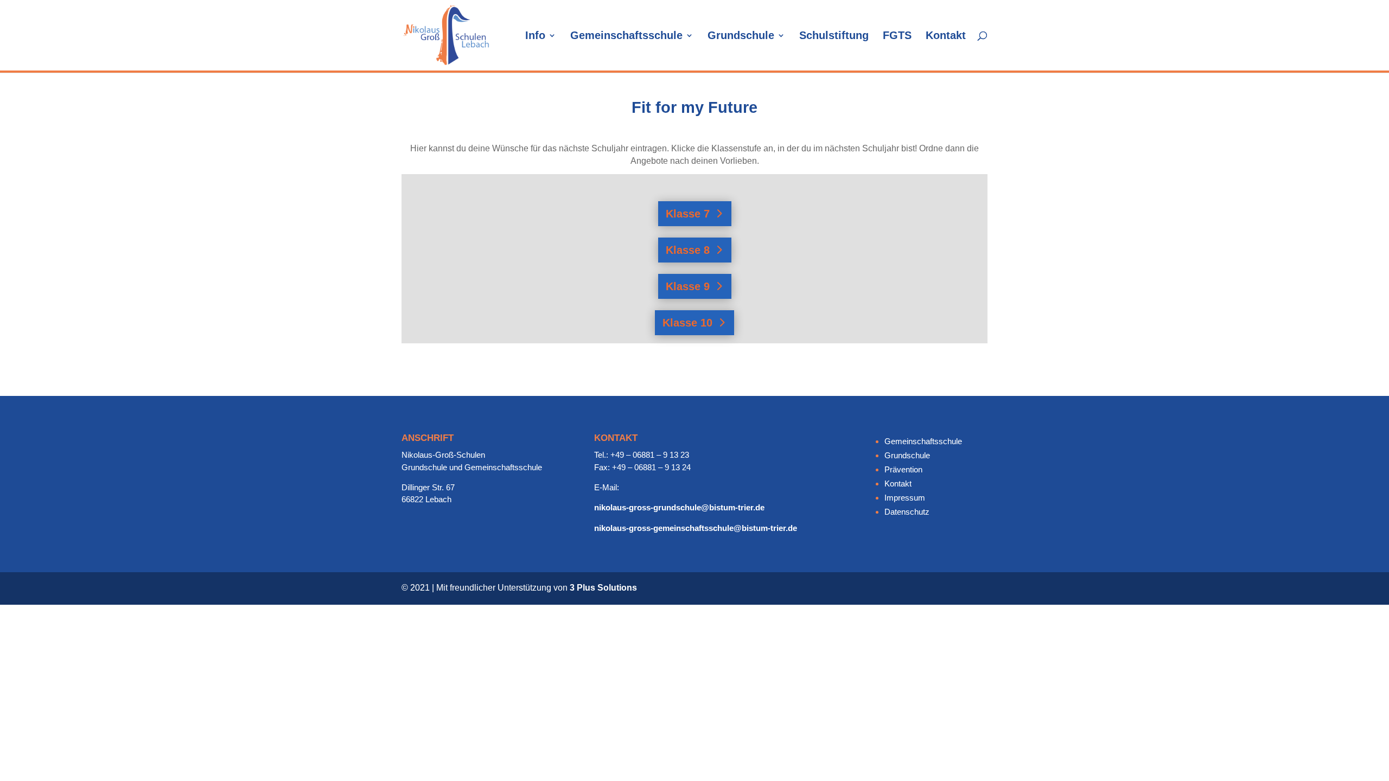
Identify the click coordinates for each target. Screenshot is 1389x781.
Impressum (904, 497)
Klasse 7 (688, 214)
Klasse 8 (688, 250)
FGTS (897, 36)
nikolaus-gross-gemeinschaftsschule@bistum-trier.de (695, 528)
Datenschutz (906, 511)
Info (535, 36)
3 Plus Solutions (603, 587)
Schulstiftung (834, 36)
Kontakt (946, 36)
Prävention (903, 469)
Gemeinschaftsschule (626, 36)
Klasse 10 (687, 323)
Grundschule (741, 36)
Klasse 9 (688, 286)
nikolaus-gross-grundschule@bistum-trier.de (679, 507)
